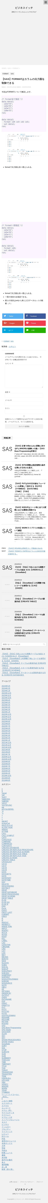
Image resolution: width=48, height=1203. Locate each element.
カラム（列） (7, 1110)
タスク (4, 1122)
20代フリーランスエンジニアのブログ (24, 1194)
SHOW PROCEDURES (11, 1040)
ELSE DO (5, 902)
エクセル (5, 1106)
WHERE (5, 1086)
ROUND (5, 1024)
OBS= (4, 987)
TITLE (4, 1066)
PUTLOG (5, 1011)
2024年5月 (6, 686)
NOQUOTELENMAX (10, 979)
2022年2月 (6, 738)
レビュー (5, 1134)
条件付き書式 (7, 1160)
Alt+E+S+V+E (7, 825)
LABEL (4, 941)
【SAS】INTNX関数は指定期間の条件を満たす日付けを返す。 (30, 466)
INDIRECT (6, 925)
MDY (4, 955)
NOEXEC (5, 973)
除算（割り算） (8, 1169)
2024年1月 (6, 691)
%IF (3, 795)
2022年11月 (6, 717)
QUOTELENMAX (9, 1016)
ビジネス (5, 1124)
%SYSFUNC (7, 805)
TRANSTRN (7, 1074)
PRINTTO (6, 1005)
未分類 (4, 1158)
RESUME (5, 1020)
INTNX (4, 935)
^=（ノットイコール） (11, 1094)
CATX (4, 838)
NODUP (5, 969)
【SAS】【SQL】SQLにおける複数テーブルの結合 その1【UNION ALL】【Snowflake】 (30, 569)
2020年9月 (6, 761)
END (4, 906)
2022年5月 (6, 731)
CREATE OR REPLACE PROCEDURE (17, 850)
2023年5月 (6, 703)
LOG (3, 953)
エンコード (6, 1108)
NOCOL (5, 967)
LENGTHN (6, 945)
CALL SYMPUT (8, 836)
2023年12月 (6, 693)
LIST (3, 951)
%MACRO (6, 799)
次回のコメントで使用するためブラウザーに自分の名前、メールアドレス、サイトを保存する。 (24, 420)
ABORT (5, 821)
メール (8, 400)
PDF (3, 1001)
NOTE (4, 985)
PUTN (4, 1013)
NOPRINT (6, 977)
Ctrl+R (4, 868)
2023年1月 (6, 712)
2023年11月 (6, 695)
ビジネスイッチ (24, 7)
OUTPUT (5, 995)
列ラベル (5, 1136)
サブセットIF (7, 1117)
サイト (7, 408)
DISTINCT (6, 888)
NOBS (4, 965)
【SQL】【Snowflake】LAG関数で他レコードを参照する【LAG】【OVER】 (30, 585)
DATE (4, 876)
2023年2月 (6, 710)
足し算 (4, 1167)
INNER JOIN (7, 927)
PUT (3, 1007)
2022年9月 (6, 721)
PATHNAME (7, 999)
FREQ (4, 916)
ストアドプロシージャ (11, 1120)
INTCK (4, 933)
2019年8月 (6, 780)
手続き (4, 1150)
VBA (3, 1082)
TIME (4, 1062)
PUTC (4, 1009)
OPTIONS (6, 991)
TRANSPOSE (7, 1072)
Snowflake (6, 1044)
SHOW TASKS (8, 1042)
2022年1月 (6, 740)
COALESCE (7, 840)
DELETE (5, 884)
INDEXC (5, 922)
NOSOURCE (7, 983)
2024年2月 (6, 688)
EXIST (4, 910)
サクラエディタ (8, 1113)
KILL (3, 939)
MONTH (5, 959)
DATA (4, 872)
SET (3, 1036)
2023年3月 (6, 707)
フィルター (6, 1127)
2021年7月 (6, 754)
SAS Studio (6, 1030)
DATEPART (6, 878)
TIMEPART (6, 1064)
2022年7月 (6, 726)
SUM (4, 1054)
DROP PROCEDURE (10, 894)
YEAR (4, 1090)
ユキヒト (12, 346)
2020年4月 (6, 773)
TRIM (4, 1076)
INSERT (5, 931)
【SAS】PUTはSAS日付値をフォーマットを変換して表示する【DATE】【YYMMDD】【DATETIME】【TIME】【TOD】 (30, 487)
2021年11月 (6, 745)
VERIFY (5, 1084)
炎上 (3, 1162)
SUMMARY (6, 1058)
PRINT (4, 1003)
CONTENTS (7, 846)
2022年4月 (6, 733)
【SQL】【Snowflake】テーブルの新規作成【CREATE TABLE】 (30, 600)
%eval (4, 793)
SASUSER (6, 1032)
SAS (12, 341)
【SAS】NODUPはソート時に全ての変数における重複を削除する (30, 508)
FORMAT (7, 341)
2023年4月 (6, 705)
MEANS (5, 957)
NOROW (5, 981)
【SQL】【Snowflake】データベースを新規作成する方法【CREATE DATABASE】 (30, 633)
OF (3, 989)
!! (2, 789)
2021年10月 (6, 747)
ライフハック (7, 1132)
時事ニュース (7, 1153)
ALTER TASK (7, 827)
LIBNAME (6, 947)
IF (2, 918)
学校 (3, 1148)
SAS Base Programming (11, 1028)
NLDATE (5, 963)
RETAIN (5, 1022)
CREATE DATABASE (10, 848)
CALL (4, 834)
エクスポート (7, 1103)
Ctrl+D (4, 864)
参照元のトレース (9, 1141)
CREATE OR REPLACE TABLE (14, 854)
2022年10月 (6, 719)
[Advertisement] (24, 40)
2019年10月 (6, 776)
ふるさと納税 (7, 1101)
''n (2, 813)
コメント (9, 363)
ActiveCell (6, 823)
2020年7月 (6, 766)
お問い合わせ (13, 1182)
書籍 (3, 1155)
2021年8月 (6, 752)
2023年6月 (6, 700)
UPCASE (5, 1080)
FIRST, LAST (7, 912)
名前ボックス (7, 1143)
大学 (3, 1146)
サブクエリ (6, 1115)
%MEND (5, 801)
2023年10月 (6, 698)
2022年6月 (6, 728)
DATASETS (6, 874)
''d (2, 811)
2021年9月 (6, 750)
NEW (4, 961)
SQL (3, 1048)
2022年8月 (6, 724)
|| (2, 1099)
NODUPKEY (7, 971)
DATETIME (6, 880)
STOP (4, 1050)
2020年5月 (6, 771)
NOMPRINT (6, 975)
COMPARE (6, 842)
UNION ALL (6, 1078)
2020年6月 (6, 769)
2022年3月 (6, 736)
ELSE (4, 900)
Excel (4, 908)
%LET (4, 797)
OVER (4, 997)
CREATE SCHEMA (9, 858)
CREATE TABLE (8, 860)
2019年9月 (6, 778)
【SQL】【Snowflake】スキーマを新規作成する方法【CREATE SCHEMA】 (30, 617)
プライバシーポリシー (27, 1182)
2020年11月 (6, 757)
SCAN (4, 1034)
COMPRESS (7, 844)
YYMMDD (6, 1092)
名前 (7, 392)
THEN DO (6, 1060)
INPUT (4, 929)
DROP (4, 890)
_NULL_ (5, 1097)
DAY (3, 882)
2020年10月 (6, 759)
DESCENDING (8, 886)
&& (3, 807)
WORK (4, 1088)
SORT (4, 1046)
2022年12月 (6, 714)
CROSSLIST (7, 862)
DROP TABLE (7, 898)
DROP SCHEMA (8, 896)
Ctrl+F (4, 866)
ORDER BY (6, 993)
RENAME (5, 1018)
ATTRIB (5, 831)
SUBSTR (5, 1052)
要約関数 (5, 1165)
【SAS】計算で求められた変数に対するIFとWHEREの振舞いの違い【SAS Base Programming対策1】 (30, 448)
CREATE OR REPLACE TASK (14, 856)
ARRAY (5, 829)
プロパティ (6, 1129)
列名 (3, 1139)
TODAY (5, 1070)
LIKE (4, 949)
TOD (3, 1068)
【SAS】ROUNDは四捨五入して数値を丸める (25, 548)
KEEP (4, 937)
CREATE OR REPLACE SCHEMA (15, 852)
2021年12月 (6, 743)
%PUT (4, 803)
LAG (3, 943)
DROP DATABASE (9, 892)
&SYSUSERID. (8, 809)
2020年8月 (6, 764)
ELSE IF (5, 904)
